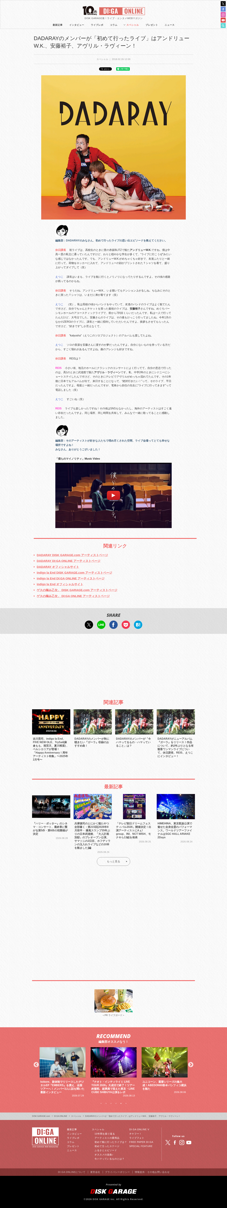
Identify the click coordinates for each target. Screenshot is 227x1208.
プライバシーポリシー (117, 1172)
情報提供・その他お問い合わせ (152, 1172)
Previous (36, 1065)
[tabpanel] (62, 1072)
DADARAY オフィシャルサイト (58, 567)
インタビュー (76, 25)
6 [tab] (126, 1103)
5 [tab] (121, 1103)
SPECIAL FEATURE (141, 1146)
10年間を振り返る (105, 1133)
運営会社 (95, 1172)
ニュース (170, 25)
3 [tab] (111, 1103)
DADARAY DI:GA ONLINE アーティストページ (68, 561)
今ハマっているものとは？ (109, 1158)
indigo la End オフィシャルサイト (60, 584)
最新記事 (58, 25)
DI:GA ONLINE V (139, 1129)
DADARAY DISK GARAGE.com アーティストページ (72, 555)
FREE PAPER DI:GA (141, 1142)
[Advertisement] (113, 663)
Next (190, 1065)
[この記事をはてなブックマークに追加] (138, 626)
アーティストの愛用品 (107, 1138)
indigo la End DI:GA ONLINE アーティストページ (71, 578)
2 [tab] (106, 1103)
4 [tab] (116, 1103)
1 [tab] (101, 1103)
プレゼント (152, 25)
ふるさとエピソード (106, 1150)
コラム (113, 25)
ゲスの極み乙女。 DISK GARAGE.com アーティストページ (77, 590)
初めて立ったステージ (107, 1146)
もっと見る (113, 861)
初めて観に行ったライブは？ (111, 1142)
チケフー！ (135, 1133)
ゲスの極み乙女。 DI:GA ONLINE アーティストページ (73, 596)
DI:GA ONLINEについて (71, 1172)
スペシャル (132, 25)
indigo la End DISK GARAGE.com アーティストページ (74, 572)
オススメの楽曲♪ (104, 1154)
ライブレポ (97, 25)
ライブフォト (136, 1138)
